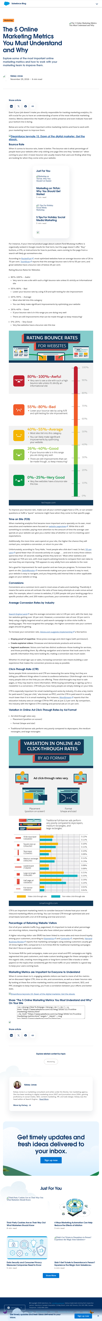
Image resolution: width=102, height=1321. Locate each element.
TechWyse (25, 261)
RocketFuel (26, 258)
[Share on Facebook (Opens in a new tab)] (25, 106)
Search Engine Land (18, 614)
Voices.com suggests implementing (56, 632)
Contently (65, 938)
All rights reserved (58, 1303)
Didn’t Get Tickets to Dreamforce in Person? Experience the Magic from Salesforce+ (74, 1263)
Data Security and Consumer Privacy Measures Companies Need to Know (24, 1263)
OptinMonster (28, 570)
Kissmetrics (49, 938)
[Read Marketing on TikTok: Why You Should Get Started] (44, 180)
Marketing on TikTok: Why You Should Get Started (48, 191)
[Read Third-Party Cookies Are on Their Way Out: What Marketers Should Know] (27, 1208)
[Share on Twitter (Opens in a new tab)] (18, 106)
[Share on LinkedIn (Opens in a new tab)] (11, 106)
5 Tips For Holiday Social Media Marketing (50, 219)
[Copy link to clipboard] (32, 106)
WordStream (65, 697)
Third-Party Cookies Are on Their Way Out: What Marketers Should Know (26, 1224)
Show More (51, 1275)
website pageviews (57, 526)
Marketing (8, 20)
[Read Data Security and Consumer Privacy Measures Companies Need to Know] (27, 1247)
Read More (44, 1099)
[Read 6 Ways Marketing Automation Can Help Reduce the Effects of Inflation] (74, 1208)
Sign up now (51, 1160)
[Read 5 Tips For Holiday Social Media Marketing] (44, 209)
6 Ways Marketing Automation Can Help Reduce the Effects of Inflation (73, 1224)
